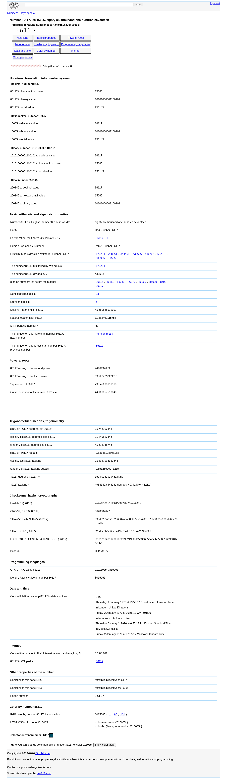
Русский (215, 3)
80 (115, 714)
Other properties (22, 57)
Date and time (22, 50)
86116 (99, 345)
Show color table (104, 744)
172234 (100, 254)
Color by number (46, 50)
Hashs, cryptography (46, 44)
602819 (161, 254)
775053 (112, 258)
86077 (131, 281)
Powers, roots (76, 37)
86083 (120, 281)
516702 (149, 254)
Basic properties (46, 37)
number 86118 (104, 333)
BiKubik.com (42, 753)
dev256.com (44, 773)
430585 (137, 254)
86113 (99, 281)
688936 (100, 258)
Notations (22, 37)
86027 (164, 281)
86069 (142, 281)
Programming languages (75, 44)
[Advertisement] (121, 48)
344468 (124, 254)
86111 (110, 281)
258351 (112, 254)
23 (97, 293)
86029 (153, 281)
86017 (99, 285)
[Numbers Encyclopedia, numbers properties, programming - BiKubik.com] (13, 7)
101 (122, 714)
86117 (99, 238)
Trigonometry (22, 44)
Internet (75, 50)
